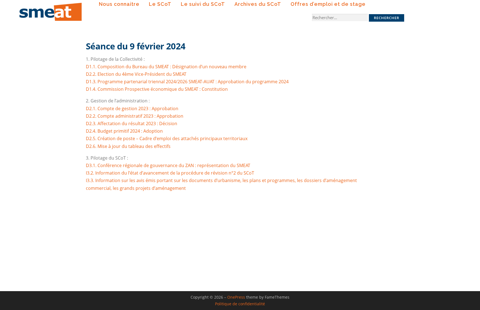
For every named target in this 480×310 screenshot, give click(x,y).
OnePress (236, 297)
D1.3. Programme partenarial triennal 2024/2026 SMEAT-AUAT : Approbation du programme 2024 (187, 82)
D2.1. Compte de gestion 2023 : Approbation (132, 108)
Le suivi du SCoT (203, 4)
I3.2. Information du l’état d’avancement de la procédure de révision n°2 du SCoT (170, 173)
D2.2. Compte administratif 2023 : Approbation (134, 116)
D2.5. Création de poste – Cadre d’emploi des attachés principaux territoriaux (167, 138)
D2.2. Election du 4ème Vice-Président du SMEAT (136, 74)
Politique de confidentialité (240, 303)
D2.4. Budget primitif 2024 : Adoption (124, 131)
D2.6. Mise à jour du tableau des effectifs (128, 146)
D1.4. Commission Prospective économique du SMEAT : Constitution (157, 89)
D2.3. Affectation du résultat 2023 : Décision (131, 123)
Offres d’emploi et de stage (328, 4)
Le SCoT (160, 4)
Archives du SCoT (257, 4)
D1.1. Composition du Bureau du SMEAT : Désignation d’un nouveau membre (166, 67)
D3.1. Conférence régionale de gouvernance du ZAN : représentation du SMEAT (168, 165)
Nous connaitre (119, 4)
